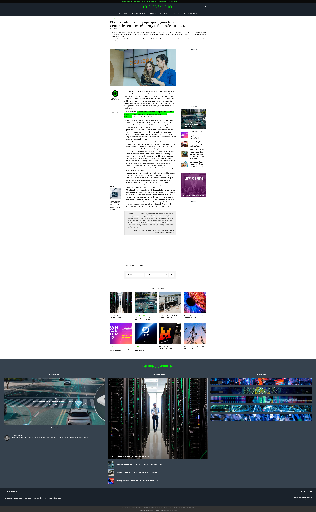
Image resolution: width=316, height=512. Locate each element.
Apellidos (101, 260)
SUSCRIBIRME (104, 271)
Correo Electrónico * (105, 247)
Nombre (101, 253)
